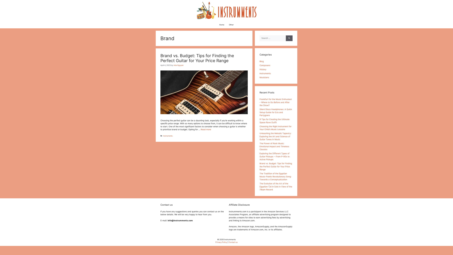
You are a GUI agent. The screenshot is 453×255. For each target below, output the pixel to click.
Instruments (168, 136)
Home (221, 25)
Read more (206, 129)
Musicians (264, 77)
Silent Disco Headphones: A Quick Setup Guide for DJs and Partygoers (276, 112)
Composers (265, 65)
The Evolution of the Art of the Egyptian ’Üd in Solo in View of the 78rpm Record (276, 186)
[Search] (289, 38)
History (263, 69)
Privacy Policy (221, 242)
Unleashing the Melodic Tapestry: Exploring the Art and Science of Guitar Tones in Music (275, 136)
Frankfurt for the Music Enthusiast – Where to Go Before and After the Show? (276, 102)
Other (231, 25)
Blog (262, 61)
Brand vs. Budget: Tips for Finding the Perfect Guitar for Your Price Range (197, 58)
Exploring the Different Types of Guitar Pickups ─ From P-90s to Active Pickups (274, 156)
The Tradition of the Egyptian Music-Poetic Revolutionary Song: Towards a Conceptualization (275, 176)
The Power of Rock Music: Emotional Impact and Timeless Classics (274, 146)
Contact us (233, 242)
